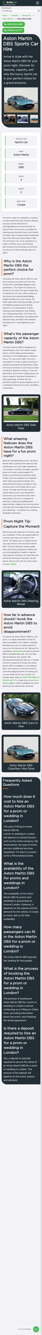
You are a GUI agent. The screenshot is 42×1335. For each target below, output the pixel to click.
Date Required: (7, 8)
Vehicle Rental (19, 651)
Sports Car (26, 15)
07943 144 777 (9, 680)
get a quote (11, 564)
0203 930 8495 (30, 677)
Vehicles (14, 15)
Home (4, 15)
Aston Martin (7, 19)
